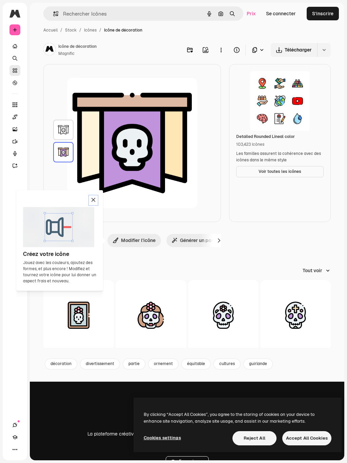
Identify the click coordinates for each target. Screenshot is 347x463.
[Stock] (14, 70)
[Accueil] (14, 46)
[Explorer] (14, 82)
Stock (71, 30)
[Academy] (14, 437)
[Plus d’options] (221, 50)
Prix (251, 14)
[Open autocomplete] (53, 13)
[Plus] (14, 449)
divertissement (100, 363)
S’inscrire (322, 14)
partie (134, 363)
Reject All (254, 438)
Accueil (50, 30)
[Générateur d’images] (14, 129)
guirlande (258, 363)
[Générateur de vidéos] (14, 141)
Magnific (66, 53)
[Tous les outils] (14, 104)
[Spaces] (14, 117)
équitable (196, 363)
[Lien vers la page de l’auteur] (49, 50)
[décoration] (63, 130)
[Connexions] (14, 425)
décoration (61, 363)
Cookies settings (162, 438)
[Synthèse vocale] (14, 153)
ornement (163, 363)
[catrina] (78, 315)
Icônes (90, 30)
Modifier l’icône (138, 240)
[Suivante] (219, 240)
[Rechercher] (14, 58)
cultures (227, 363)
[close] (93, 200)
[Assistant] (14, 165)
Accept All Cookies (307, 438)
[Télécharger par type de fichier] (258, 50)
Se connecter (281, 14)
